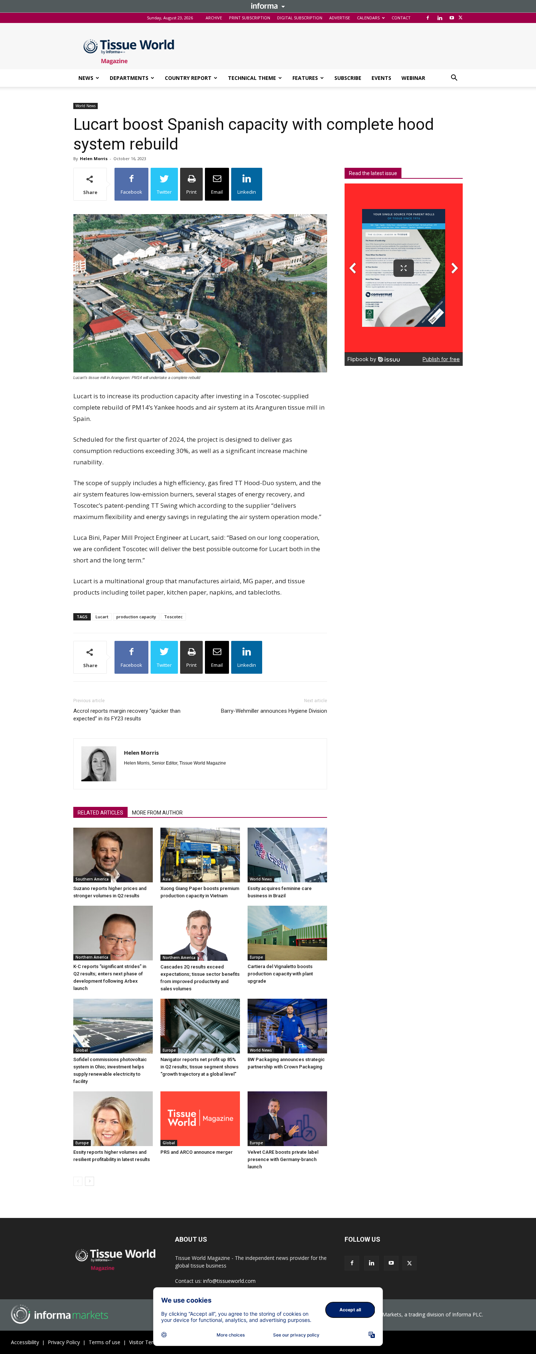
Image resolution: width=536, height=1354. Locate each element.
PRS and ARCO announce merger (196, 1152)
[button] (454, 78)
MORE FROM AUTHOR (157, 813)
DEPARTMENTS (129, 77)
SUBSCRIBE (347, 77)
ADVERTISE (339, 17)
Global (81, 1050)
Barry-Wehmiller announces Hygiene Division (274, 711)
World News (85, 105)
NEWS (85, 77)
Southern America (92, 879)
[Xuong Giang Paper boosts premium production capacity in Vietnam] (200, 855)
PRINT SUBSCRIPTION (249, 17)
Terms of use (104, 1342)
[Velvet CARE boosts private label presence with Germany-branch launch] (287, 1118)
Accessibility (25, 1342)
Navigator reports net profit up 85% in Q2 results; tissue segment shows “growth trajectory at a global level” (199, 1067)
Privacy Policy (64, 1342)
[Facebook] (427, 18)
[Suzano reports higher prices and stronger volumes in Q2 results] (113, 855)
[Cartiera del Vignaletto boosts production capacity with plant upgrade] (287, 933)
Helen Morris (94, 158)
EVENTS (381, 77)
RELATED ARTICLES (100, 813)
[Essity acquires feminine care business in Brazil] (287, 855)
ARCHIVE (214, 17)
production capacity (136, 616)
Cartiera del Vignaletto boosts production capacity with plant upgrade (280, 974)
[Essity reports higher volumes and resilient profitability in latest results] (113, 1118)
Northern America (91, 957)
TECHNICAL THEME (252, 77)
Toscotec (173, 616)
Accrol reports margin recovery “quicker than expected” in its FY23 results (126, 715)
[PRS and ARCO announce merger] (200, 1118)
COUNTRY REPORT (188, 77)
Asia (167, 879)
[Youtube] (451, 18)
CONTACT (401, 17)
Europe (256, 957)
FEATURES (305, 77)
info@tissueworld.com (229, 1280)
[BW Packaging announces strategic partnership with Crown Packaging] (287, 1026)
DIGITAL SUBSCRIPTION (299, 17)
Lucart (102, 616)
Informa (268, 6)
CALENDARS (368, 17)
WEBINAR (413, 77)
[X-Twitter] (460, 18)
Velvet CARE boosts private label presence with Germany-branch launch (283, 1159)
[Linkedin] (439, 18)
